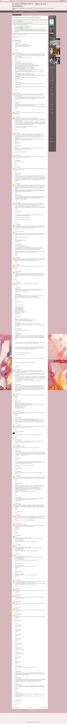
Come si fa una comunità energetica (31, 11)
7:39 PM (16, 229)
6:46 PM (16, 599)
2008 (51, 80)
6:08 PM (16, 495)
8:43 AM (16, 542)
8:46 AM (16, 561)
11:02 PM (16, 382)
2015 (51, 72)
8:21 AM (16, 280)
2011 (51, 76)
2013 (51, 73)
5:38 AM (16, 636)
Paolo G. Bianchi (18, 431)
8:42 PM (16, 292)
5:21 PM (16, 367)
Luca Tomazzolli (17, 231)
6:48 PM (16, 618)
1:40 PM (16, 158)
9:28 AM (16, 456)
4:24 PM (16, 222)
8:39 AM (16, 533)
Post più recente (16, 707)
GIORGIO (16, 503)
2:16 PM (16, 114)
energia (17, 37)
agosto (53, 94)
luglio (52, 96)
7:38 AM (16, 50)
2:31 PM (16, 569)
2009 (51, 79)
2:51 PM (16, 255)
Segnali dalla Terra (21, 11)
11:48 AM (16, 331)
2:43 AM (16, 623)
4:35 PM (16, 469)
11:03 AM (16, 153)
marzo (52, 106)
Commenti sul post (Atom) (31, 710)
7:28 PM (16, 501)
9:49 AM (16, 181)
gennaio (52, 112)
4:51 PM (16, 80)
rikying (16, 535)
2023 (51, 68)
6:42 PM (16, 592)
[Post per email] (25, 36)
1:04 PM (16, 242)
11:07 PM (16, 650)
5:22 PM (16, 90)
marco (16, 52)
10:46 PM (16, 415)
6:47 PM (16, 605)
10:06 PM (16, 262)
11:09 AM (16, 669)
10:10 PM (16, 409)
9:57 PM (16, 109)
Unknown (16, 271)
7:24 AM (16, 481)
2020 (51, 69)
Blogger (39, 721)
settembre (52, 93)
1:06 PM (16, 391)
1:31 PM (16, 171)
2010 (51, 77)
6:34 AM (16, 659)
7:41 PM (16, 632)
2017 (51, 71)
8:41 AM (16, 200)
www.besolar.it (20, 700)
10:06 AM (16, 165)
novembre (52, 87)
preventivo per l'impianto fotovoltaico (20, 518)
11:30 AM (16, 443)
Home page (14, 11)
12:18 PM (16, 59)
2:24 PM (16, 314)
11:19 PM (16, 521)
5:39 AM (16, 641)
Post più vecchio (44, 707)
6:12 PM (16, 690)
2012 (51, 75)
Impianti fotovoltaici (18, 699)
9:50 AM (16, 209)
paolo (16, 116)
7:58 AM (16, 299)
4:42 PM (16, 586)
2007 (51, 81)
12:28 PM (16, 130)
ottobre (52, 89)
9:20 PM (16, 429)
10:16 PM (16, 269)
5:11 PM (16, 682)
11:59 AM (16, 423)
